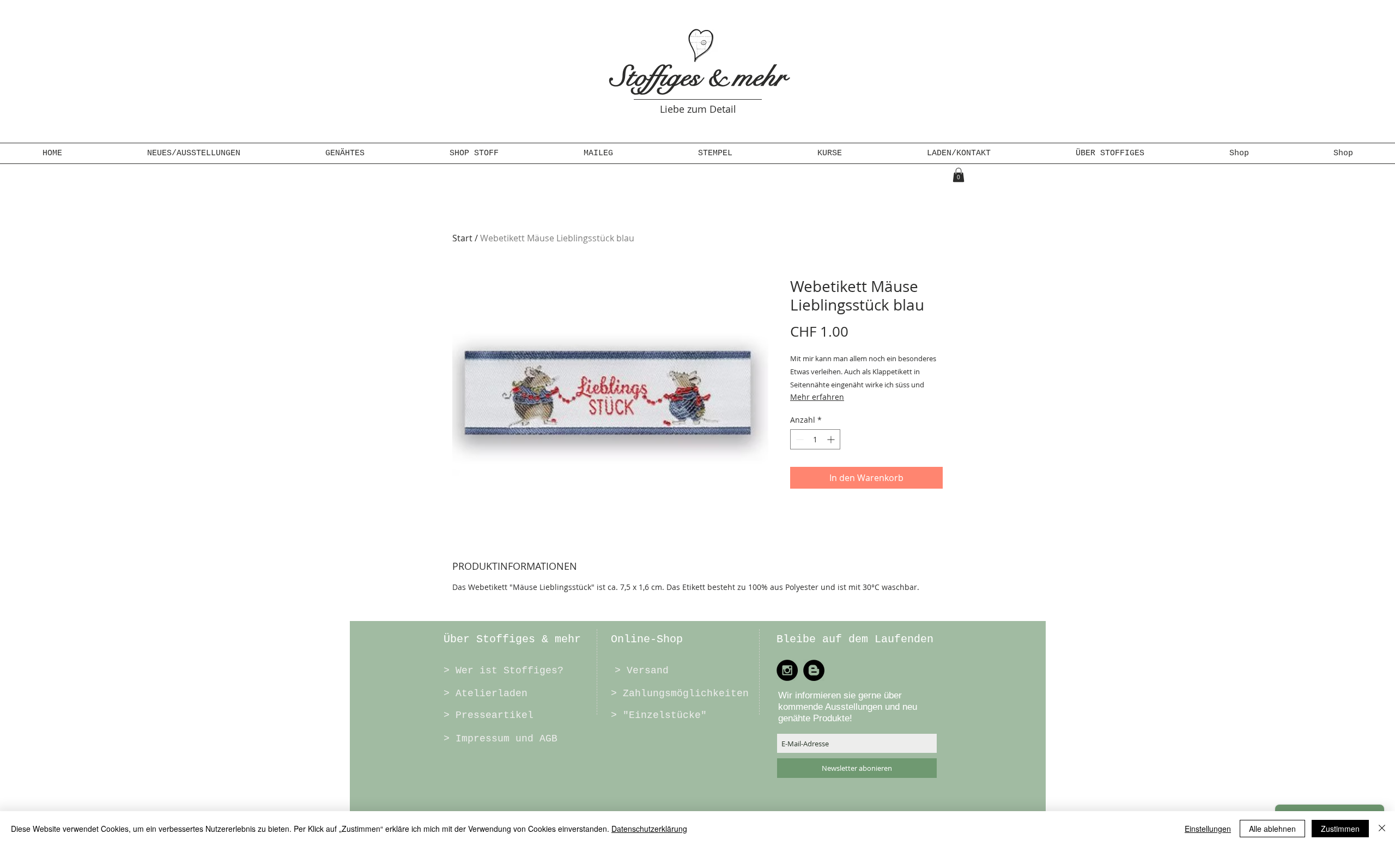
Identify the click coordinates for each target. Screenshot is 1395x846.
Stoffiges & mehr (698, 76)
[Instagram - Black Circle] (787, 670)
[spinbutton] (815, 439)
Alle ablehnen (1272, 828)
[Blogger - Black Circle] (813, 670)
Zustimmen (1340, 828)
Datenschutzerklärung (649, 828)
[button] (345, 153)
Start (462, 238)
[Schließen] (1381, 828)
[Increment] (832, 439)
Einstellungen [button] (1208, 828)
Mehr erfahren (817, 397)
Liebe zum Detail (698, 108)
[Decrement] (798, 439)
